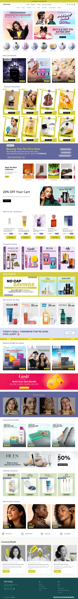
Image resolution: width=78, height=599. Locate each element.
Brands (27, 4)
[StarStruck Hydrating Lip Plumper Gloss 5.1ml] (9, 221)
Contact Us (60, 592)
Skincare (18, 7)
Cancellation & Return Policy (63, 590)
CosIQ (34, 228)
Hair (34, 7)
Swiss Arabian (51, 228)
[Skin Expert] (48, 406)
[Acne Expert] (11, 406)
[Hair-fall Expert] (29, 406)
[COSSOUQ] (8, 582)
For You (7, 176)
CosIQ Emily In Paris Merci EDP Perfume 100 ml (39, 231)
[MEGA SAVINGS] (20, 286)
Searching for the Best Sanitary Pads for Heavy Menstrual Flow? (13, 564)
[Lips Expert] (66, 406)
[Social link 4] (14, 589)
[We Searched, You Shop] (11, 313)
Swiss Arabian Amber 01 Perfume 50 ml (52, 231)
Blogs (59, 584)
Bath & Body (29, 7)
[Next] (74, 172)
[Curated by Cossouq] (11, 258)
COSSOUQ (13, 597)
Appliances (59, 7)
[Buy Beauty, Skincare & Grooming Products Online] (18, 25)
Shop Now (70, 332)
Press (40, 590)
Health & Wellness (52, 7)
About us (41, 584)
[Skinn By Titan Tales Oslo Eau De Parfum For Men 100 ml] (68, 221)
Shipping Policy (61, 588)
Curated (38, 4)
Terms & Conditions (43, 588)
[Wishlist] (72, 4)
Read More (7, 571)
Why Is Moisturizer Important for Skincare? (61, 564)
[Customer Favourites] (11, 484)
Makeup (23, 7)
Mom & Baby (44, 7)
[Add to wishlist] (4, 237)
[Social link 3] (11, 589)
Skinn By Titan (65, 228)
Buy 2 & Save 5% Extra (47, 4)
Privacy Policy (41, 586)
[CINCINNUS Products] (54, 32)
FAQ (58, 586)
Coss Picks (33, 4)
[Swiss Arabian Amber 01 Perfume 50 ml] (53, 221)
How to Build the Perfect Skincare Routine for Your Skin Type (38, 564)
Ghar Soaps (20, 228)
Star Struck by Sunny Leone (9, 228)
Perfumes (38, 7)
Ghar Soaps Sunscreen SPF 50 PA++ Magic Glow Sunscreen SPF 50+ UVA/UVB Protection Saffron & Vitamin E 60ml (23, 232)
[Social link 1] (5, 589)
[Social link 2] (8, 589)
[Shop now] (54, 17)
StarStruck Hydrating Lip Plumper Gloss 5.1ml (8, 231)
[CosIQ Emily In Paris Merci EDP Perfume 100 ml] (39, 221)
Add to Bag (11, 237)
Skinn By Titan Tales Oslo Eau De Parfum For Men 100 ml (68, 231)
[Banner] (39, 151)
